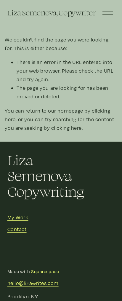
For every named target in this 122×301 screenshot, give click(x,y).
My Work (17, 217)
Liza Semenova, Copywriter (51, 12)
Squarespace (45, 271)
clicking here (66, 128)
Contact (17, 229)
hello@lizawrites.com (33, 283)
